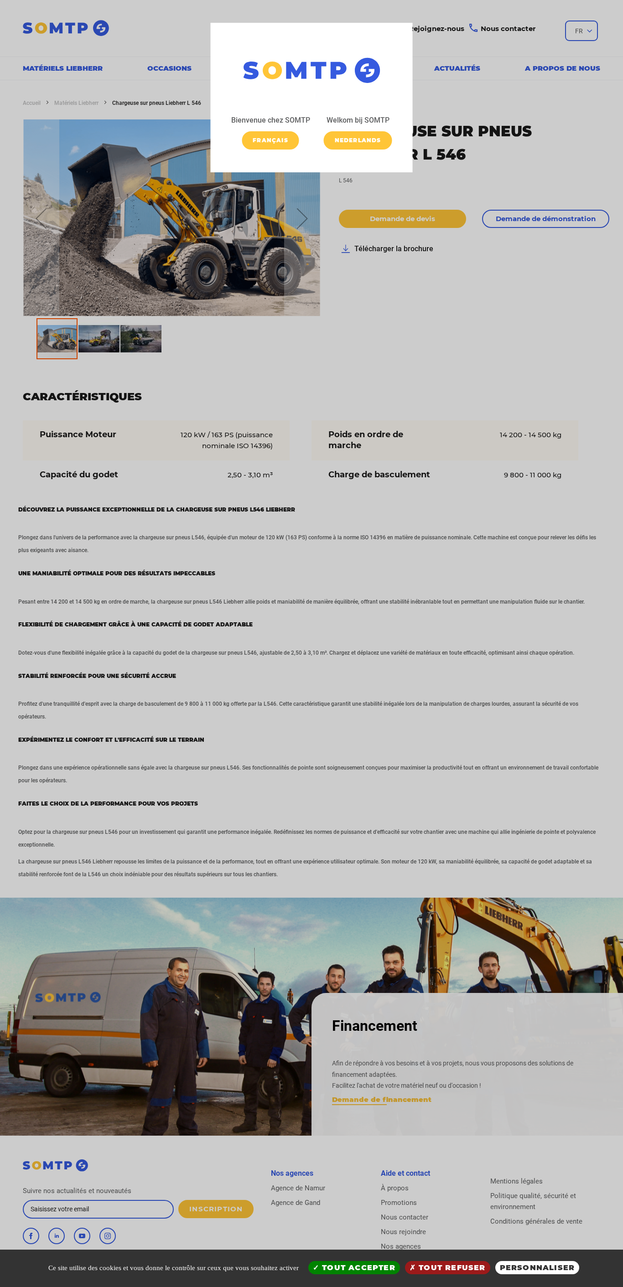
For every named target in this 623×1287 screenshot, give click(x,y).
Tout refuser (451, 1267)
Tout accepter (357, 1267)
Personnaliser (537, 1267)
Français (270, 140)
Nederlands (358, 140)
